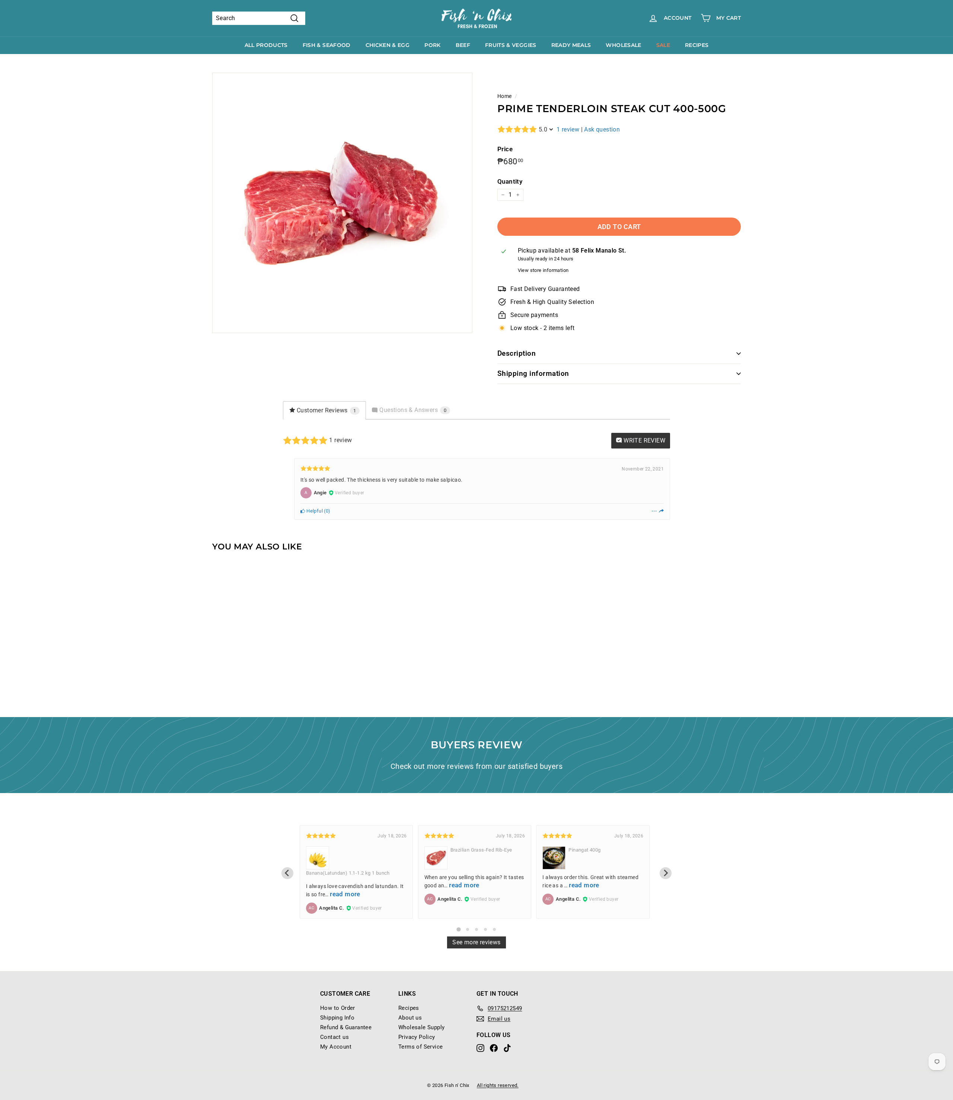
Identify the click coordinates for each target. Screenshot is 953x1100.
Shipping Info (337, 1017)
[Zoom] (342, 203)
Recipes (696, 45)
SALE (663, 45)
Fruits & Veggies (510, 45)
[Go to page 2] (467, 929)
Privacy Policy (416, 1037)
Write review (643, 440)
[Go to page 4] (485, 929)
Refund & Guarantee (346, 1027)
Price (505, 149)
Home (504, 96)
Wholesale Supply (421, 1027)
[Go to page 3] (476, 929)
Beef (463, 45)
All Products (266, 45)
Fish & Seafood (327, 45)
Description (516, 353)
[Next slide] (666, 873)
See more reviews (476, 942)
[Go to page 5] (494, 929)
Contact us (334, 1037)
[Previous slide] (287, 873)
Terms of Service (420, 1046)
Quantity (509, 181)
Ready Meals (571, 45)
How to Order (337, 1008)
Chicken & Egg (388, 45)
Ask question (602, 129)
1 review (568, 129)
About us (410, 1017)
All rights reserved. (498, 1085)
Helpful (314, 511)
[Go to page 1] (458, 929)
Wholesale (623, 45)
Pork (432, 45)
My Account (335, 1046)
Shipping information (533, 373)
